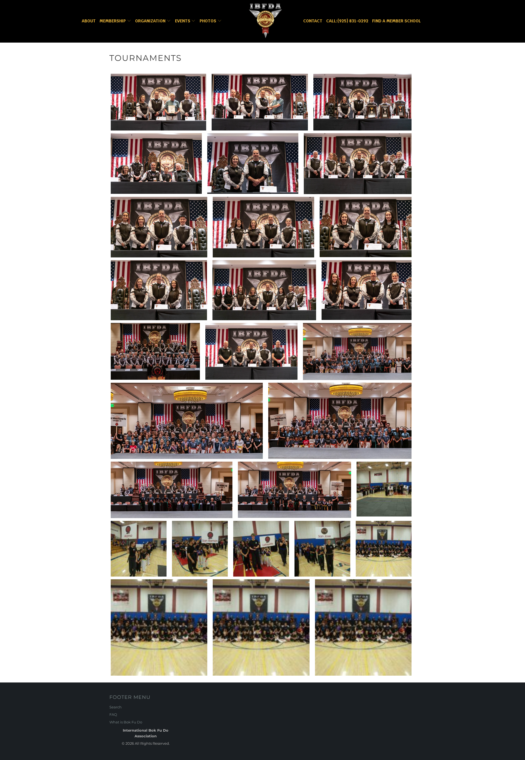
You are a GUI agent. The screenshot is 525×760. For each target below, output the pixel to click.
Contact (312, 20)
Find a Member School (396, 20)
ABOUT (89, 20)
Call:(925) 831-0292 (347, 20)
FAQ (113, 714)
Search (115, 707)
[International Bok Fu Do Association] (265, 21)
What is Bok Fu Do (125, 722)
